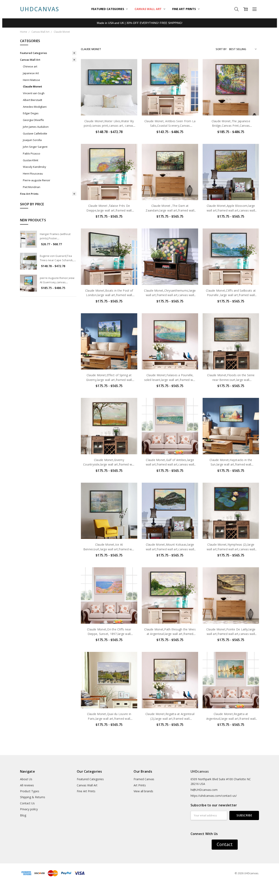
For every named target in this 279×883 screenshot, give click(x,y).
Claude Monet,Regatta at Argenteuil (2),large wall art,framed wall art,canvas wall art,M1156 (170, 718)
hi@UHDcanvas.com (204, 790)
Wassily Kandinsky (34, 167)
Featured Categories (108, 9)
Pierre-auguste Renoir (36, 180)
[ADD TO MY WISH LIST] (130, 79)
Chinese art (30, 66)
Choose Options (109, 107)
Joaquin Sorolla (32, 140)
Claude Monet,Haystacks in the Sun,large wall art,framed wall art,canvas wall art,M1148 (231, 464)
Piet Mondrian (31, 187)
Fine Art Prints (184, 9)
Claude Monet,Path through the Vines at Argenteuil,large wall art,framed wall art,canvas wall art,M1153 (170, 633)
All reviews (27, 785)
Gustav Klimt (30, 160)
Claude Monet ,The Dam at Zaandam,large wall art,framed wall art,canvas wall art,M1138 (170, 210)
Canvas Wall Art (148, 9)
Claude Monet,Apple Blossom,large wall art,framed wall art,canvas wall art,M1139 (231, 210)
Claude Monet (32, 86)
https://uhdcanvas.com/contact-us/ (214, 796)
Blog (23, 815)
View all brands (143, 791)
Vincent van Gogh (34, 93)
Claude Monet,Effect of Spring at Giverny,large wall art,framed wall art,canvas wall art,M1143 (109, 379)
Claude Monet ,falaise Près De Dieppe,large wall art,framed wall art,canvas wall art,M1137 (109, 210)
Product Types (29, 791)
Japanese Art (31, 73)
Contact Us (27, 803)
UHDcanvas (200, 771)
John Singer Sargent (35, 147)
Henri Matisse (31, 80)
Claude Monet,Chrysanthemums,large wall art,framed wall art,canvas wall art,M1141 (170, 295)
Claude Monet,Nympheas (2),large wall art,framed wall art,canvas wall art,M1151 (231, 549)
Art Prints (140, 785)
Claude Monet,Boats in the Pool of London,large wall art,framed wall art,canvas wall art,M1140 (109, 295)
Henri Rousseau (33, 173)
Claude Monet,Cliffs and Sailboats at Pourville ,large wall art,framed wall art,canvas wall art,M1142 (231, 295)
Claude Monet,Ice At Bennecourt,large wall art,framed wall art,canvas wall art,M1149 (109, 549)
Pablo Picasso (31, 153)
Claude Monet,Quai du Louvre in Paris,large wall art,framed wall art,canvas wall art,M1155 (109, 718)
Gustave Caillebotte (35, 133)
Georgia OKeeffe (33, 120)
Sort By (221, 49)
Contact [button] (225, 844)
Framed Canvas (144, 779)
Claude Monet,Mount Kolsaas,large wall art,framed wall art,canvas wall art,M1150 (170, 549)
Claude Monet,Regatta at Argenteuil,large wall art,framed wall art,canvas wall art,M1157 (231, 718)
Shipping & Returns (32, 797)
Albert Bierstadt (32, 100)
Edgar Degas (31, 113)
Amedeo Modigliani (35, 107)
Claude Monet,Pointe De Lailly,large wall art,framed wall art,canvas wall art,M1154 (231, 633)
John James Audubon (36, 127)
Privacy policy (29, 809)
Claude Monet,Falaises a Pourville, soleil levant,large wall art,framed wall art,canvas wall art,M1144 (170, 379)
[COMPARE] (130, 73)
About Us (26, 779)
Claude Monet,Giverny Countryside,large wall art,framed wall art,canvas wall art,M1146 (109, 464)
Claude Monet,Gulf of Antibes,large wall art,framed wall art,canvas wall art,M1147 (170, 464)
